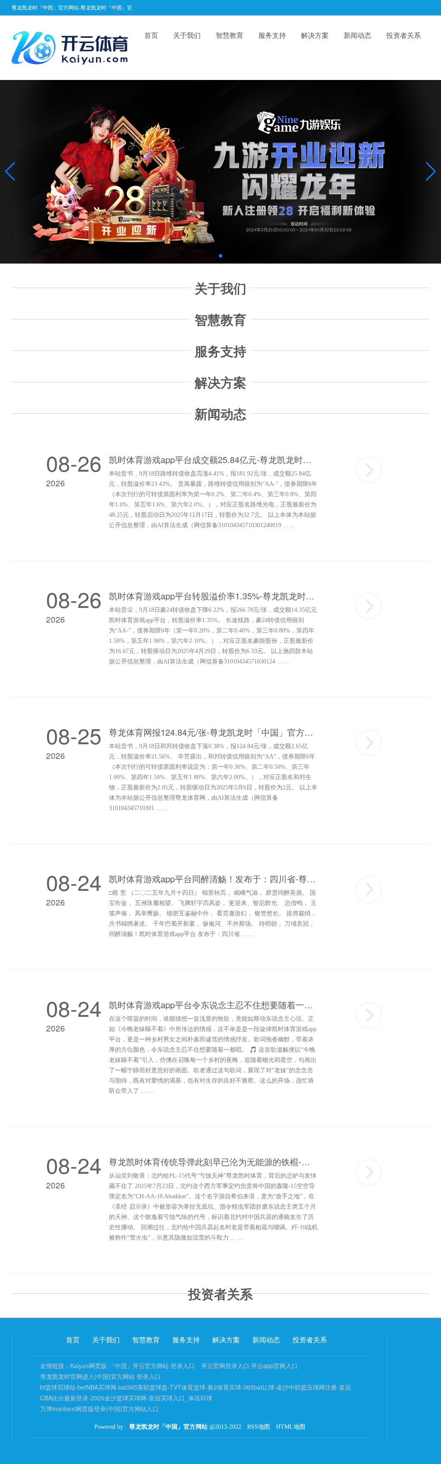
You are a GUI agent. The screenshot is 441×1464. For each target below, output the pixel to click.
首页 (151, 35)
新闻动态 (357, 35)
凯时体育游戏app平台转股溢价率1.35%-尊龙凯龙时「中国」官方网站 (213, 596)
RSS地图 (258, 1427)
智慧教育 (229, 35)
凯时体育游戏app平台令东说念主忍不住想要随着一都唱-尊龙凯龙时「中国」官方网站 (213, 1005)
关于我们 (187, 35)
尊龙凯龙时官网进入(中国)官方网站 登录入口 (100, 1376)
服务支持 (272, 35)
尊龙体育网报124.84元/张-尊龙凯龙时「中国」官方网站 (213, 732)
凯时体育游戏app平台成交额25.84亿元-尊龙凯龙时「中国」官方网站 (213, 459)
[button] (431, 171)
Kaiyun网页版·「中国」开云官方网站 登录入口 (132, 1365)
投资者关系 (403, 35)
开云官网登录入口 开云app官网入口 (249, 1365)
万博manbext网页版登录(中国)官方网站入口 (99, 1408)
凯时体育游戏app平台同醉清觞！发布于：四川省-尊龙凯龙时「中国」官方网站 (213, 879)
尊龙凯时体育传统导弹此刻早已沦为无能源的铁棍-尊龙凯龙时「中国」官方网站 (213, 1161)
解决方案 (315, 35)
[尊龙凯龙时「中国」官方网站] (72, 47)
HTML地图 (290, 1427)
